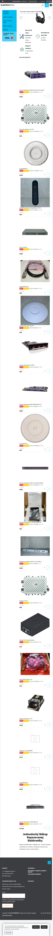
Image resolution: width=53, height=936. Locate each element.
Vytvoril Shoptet (46, 913)
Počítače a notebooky (5, 12)
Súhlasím (44, 927)
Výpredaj (5, 30)
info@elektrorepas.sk (9, 871)
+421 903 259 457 (8, 873)
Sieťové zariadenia (7, 17)
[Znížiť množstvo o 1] (45, 97)
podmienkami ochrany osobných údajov (12, 900)
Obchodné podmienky (33, 874)
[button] (20, 17)
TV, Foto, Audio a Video (7, 21)
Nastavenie (8, 932)
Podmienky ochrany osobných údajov (36, 871)
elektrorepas (7, 876)
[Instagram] (48, 862)
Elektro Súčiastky (7, 26)
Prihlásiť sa (7, 905)
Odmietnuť (36, 927)
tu (18, 929)
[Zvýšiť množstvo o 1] (45, 95)
